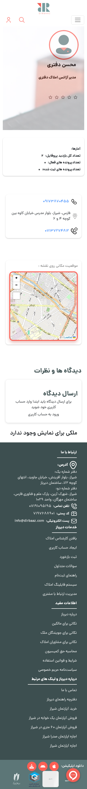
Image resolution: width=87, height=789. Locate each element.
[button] (16, 278)
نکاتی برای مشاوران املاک (58, 642)
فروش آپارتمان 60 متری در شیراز (54, 727)
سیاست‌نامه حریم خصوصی (57, 670)
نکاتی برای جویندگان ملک (59, 633)
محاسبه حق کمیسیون (61, 651)
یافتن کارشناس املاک (61, 538)
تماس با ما (69, 690)
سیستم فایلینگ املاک (61, 585)
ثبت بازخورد (68, 557)
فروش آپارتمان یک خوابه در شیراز (53, 718)
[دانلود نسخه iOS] (54, 766)
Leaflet (68, 338)
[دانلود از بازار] (43, 766)
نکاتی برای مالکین (64, 624)
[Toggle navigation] (77, 20)
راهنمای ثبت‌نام (66, 575)
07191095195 (40, 506)
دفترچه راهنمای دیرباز (62, 699)
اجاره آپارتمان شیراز (63, 746)
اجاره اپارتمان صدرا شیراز (59, 736)
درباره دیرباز (69, 614)
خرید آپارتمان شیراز (63, 709)
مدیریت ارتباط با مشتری (60, 594)
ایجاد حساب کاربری (63, 548)
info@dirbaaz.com (29, 521)
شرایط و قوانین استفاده (60, 661)
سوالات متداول (65, 566)
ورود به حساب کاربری (43, 414)
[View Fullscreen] (16, 295)
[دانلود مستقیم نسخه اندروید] (31, 766)
